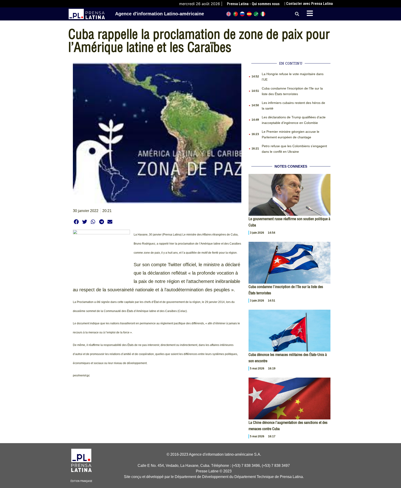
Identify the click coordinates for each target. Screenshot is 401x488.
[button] (297, 14)
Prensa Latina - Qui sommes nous (253, 4)
